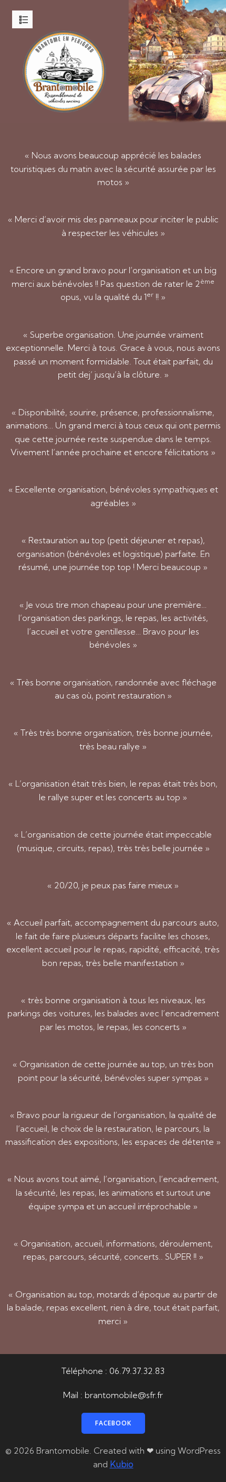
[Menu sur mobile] (24, 19)
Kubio (121, 1463)
